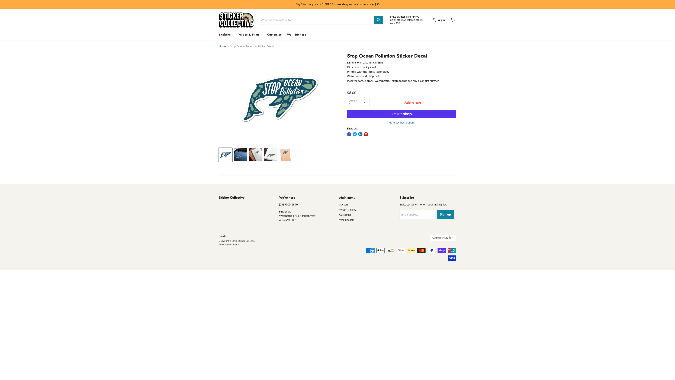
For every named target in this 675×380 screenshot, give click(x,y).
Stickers (225, 35)
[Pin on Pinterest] (366, 134)
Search (222, 236)
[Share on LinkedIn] (360, 134)
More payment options (401, 122)
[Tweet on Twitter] (355, 134)
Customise (274, 35)
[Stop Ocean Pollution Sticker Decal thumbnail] (225, 155)
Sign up (445, 214)
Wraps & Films (249, 35)
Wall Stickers (297, 35)
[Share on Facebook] (349, 134)
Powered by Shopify (229, 244)
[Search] (378, 20)
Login (441, 20)
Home (222, 46)
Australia (441, 237)
